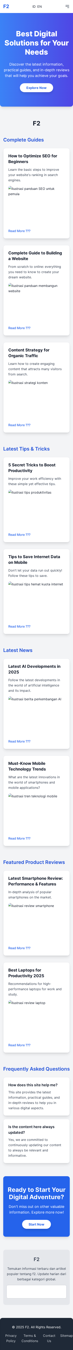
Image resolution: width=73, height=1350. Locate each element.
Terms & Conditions (29, 1338)
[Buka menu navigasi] (67, 6)
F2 (6, 6)
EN (39, 6)
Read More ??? (19, 231)
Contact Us (49, 1338)
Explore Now (36, 88)
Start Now (36, 1224)
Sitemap (66, 1336)
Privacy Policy (11, 1338)
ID (34, 6)
